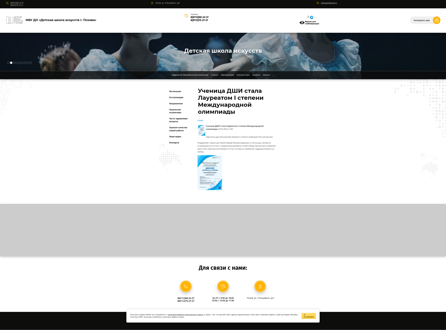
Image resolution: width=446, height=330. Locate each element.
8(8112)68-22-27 (16, 3)
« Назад (200, 120)
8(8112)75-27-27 (16, 5)
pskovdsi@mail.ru (329, 3)
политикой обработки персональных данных (185, 315)
